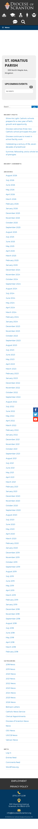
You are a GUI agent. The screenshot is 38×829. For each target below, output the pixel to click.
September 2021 (13, 454)
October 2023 (12, 336)
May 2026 (10, 190)
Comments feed (13, 762)
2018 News (10, 664)
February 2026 (12, 204)
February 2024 (12, 317)
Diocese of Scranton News (17, 721)
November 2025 (13, 218)
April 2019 (10, 590)
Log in (8, 753)
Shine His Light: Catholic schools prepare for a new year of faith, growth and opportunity (20, 121)
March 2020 (11, 539)
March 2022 (11, 425)
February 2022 (12, 430)
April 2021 (10, 477)
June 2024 (10, 298)
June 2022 (10, 411)
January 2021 (11, 491)
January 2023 (12, 378)
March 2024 (11, 312)
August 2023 (11, 345)
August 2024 (11, 289)
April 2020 (10, 534)
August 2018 (11, 623)
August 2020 (11, 515)
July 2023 (10, 350)
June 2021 (10, 468)
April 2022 (10, 421)
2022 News (11, 683)
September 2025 (13, 227)
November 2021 (12, 444)
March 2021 (11, 482)
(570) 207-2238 (19, 796)
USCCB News (11, 735)
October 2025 (12, 223)
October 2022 (12, 392)
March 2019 (11, 595)
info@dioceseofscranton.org (19, 813)
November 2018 (12, 614)
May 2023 (10, 359)
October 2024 (12, 279)
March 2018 (11, 647)
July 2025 (10, 237)
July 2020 (10, 520)
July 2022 (10, 406)
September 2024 (13, 284)
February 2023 (12, 373)
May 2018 (10, 637)
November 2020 (13, 501)
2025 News (10, 698)
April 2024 (10, 308)
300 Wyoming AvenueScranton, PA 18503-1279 (19, 805)
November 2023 (13, 331)
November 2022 (13, 388)
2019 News (10, 669)
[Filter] (31, 87)
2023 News (11, 688)
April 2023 (10, 364)
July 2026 (10, 180)
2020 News (11, 674)
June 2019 (10, 581)
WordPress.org (12, 767)
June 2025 (10, 242)
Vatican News (12, 740)
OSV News (10, 731)
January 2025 (12, 265)
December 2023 (13, 326)
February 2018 (12, 652)
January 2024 (12, 322)
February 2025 (12, 260)
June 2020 (10, 524)
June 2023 (10, 355)
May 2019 (10, 586)
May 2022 (10, 416)
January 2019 (11, 604)
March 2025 (11, 256)
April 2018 (10, 642)
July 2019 (10, 576)
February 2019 (12, 600)
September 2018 (13, 619)
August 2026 (11, 175)
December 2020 (13, 496)
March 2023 (11, 369)
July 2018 (10, 628)
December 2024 (13, 270)
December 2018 (13, 609)
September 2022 (13, 397)
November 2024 (13, 275)
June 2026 (10, 185)
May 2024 (10, 303)
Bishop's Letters (13, 707)
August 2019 (11, 572)
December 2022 (13, 383)
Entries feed (11, 758)
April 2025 (10, 251)
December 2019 (13, 553)
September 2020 (13, 510)
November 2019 (12, 557)
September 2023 (13, 341)
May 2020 (10, 529)
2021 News (10, 679)
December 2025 (13, 213)
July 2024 (10, 293)
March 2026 (11, 199)
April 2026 (10, 194)
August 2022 (11, 402)
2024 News (11, 693)
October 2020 (12, 506)
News (8, 726)
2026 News (11, 702)
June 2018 (10, 633)
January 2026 (12, 208)
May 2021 (10, 472)
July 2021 (10, 463)
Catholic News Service (15, 712)
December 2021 (13, 439)
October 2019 (11, 562)
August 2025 (11, 232)
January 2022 (12, 435)
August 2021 (11, 458)
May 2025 (10, 246)
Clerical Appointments (16, 716)
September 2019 (13, 567)
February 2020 (12, 543)
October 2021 (11, 449)
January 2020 (12, 548)
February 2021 (12, 487)
